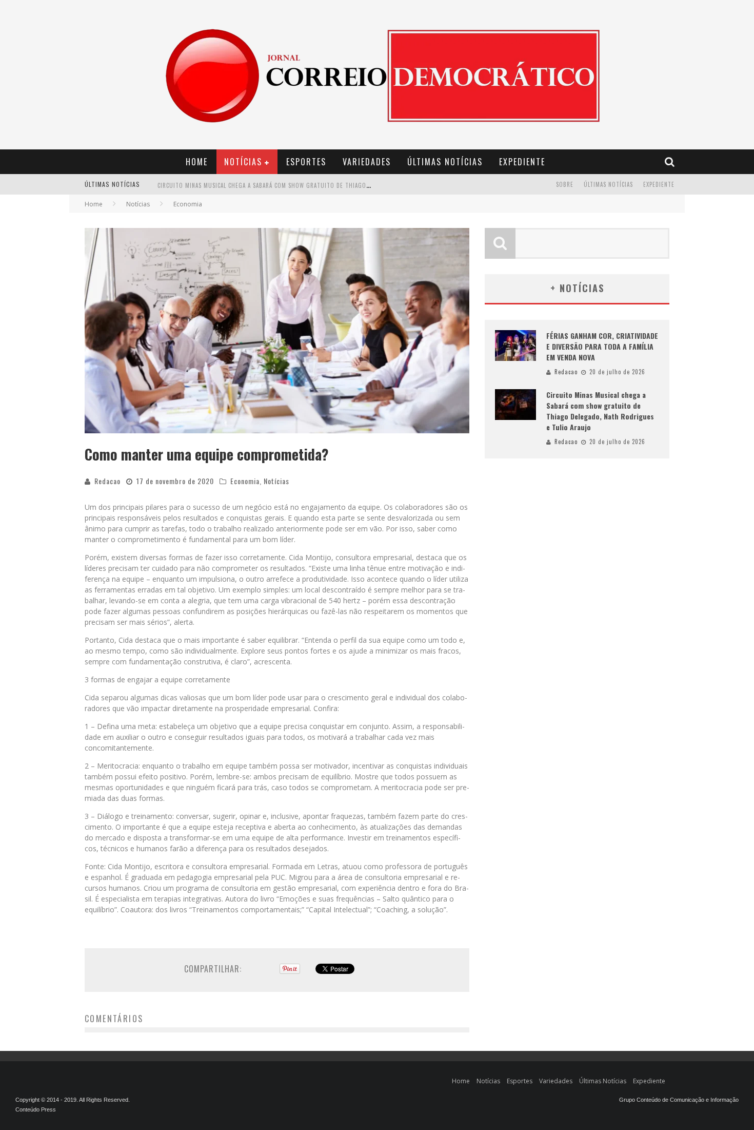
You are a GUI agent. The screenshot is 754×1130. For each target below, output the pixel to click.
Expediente (522, 162)
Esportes (306, 162)
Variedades (367, 162)
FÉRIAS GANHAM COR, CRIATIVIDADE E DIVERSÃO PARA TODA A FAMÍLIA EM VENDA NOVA (602, 346)
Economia (245, 480)
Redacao (107, 480)
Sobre (564, 184)
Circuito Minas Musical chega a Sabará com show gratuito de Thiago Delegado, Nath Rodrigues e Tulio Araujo (325, 185)
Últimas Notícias (445, 162)
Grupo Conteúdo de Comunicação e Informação (679, 1100)
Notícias (243, 162)
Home (197, 162)
